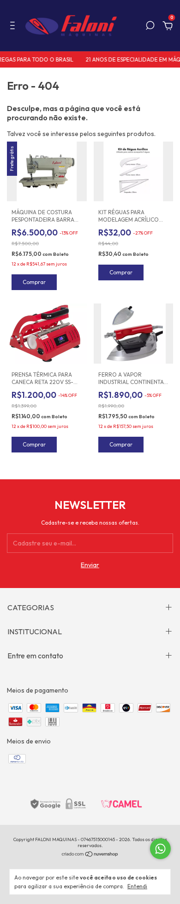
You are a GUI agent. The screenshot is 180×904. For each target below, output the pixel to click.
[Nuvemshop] (90, 855)
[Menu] (14, 27)
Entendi (137, 886)
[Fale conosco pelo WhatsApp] (160, 848)
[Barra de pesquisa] (150, 27)
